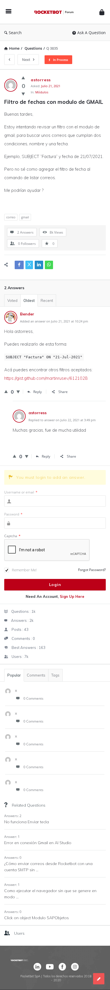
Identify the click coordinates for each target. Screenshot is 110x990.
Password (13, 514)
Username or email (21, 492)
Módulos (41, 92)
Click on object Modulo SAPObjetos (36, 917)
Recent (47, 300)
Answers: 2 (12, 815)
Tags (55, 675)
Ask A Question (91, 32)
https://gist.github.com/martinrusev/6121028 (45, 378)
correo (11, 217)
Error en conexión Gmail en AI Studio (37, 842)
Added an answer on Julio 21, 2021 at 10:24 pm (54, 321)
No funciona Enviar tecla (26, 821)
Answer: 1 (12, 836)
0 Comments (33, 698)
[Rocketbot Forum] (55, 12)
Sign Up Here (72, 596)
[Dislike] (23, 94)
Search (15, 32)
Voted (12, 300)
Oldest (29, 300)
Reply (37, 391)
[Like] (23, 78)
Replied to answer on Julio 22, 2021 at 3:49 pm (62, 420)
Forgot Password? (92, 569)
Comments (36, 675)
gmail (25, 217)
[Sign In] (101, 12)
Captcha (12, 536)
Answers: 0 (12, 857)
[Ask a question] (98, 978)
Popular (14, 675)
